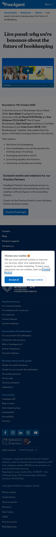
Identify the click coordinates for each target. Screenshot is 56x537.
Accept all (14, 279)
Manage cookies (35, 279)
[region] (28, 268)
